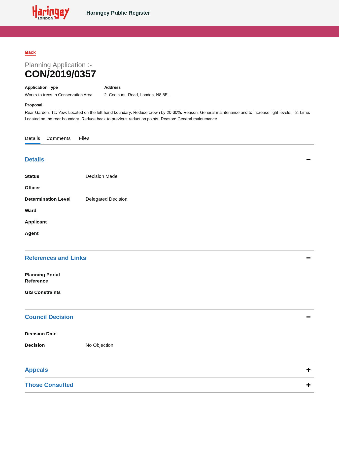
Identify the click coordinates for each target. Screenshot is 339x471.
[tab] (32, 138)
